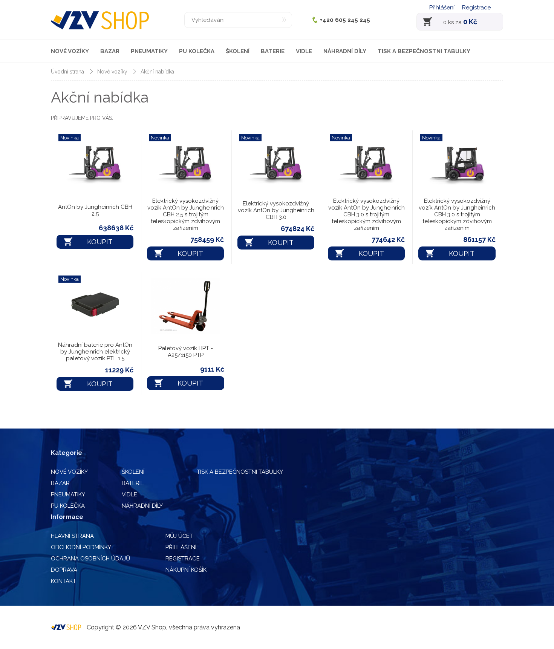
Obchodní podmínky (81, 547)
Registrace (476, 7)
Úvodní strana (67, 72)
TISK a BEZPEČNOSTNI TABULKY (424, 51)
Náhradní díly (344, 51)
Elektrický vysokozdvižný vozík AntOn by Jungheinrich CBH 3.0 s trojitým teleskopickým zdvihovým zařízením (366, 214)
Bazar (109, 51)
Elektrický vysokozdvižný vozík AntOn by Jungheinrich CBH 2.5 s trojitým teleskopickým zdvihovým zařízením (185, 214)
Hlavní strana (72, 536)
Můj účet (179, 536)
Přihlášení (442, 7)
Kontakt (63, 581)
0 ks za (460, 22)
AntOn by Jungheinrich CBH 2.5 (95, 210)
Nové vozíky (70, 51)
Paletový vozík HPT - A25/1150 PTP (185, 351)
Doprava (64, 569)
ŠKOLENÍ (237, 51)
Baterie (273, 51)
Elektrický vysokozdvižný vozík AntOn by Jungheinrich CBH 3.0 (276, 210)
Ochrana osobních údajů (90, 558)
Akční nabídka (157, 72)
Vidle (304, 51)
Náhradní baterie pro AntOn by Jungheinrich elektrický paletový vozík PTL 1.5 (95, 351)
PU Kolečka (196, 51)
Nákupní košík (186, 569)
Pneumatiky (149, 51)
